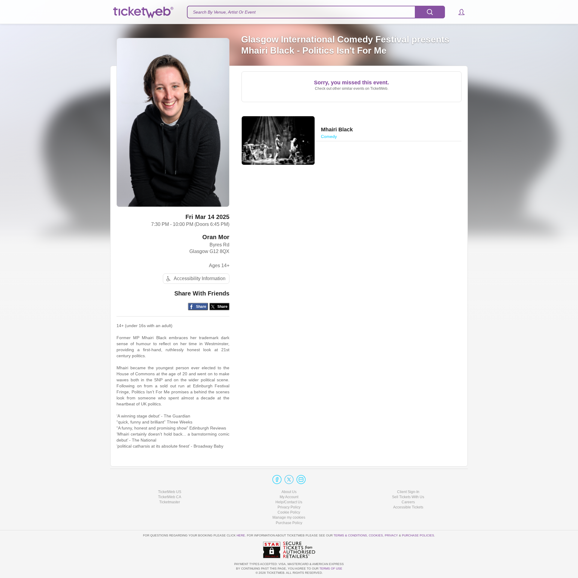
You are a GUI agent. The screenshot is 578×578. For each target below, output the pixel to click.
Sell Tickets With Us (408, 497)
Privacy (391, 535)
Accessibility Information (199, 278)
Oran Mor (215, 237)
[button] (459, 12)
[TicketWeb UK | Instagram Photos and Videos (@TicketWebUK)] (301, 479)
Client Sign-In (408, 492)
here (241, 535)
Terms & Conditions (350, 535)
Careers (408, 502)
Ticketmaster (169, 502)
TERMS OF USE (330, 568)
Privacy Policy (289, 507)
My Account (289, 497)
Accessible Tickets (408, 507)
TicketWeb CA (169, 497)
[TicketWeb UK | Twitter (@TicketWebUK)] (289, 479)
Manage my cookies (288, 517)
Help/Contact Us (288, 502)
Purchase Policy (289, 523)
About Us (289, 492)
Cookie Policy (289, 512)
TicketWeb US (169, 492)
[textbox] (316, 12)
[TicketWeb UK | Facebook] (276, 479)
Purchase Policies (418, 535)
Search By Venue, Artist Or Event (224, 12)
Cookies (376, 535)
